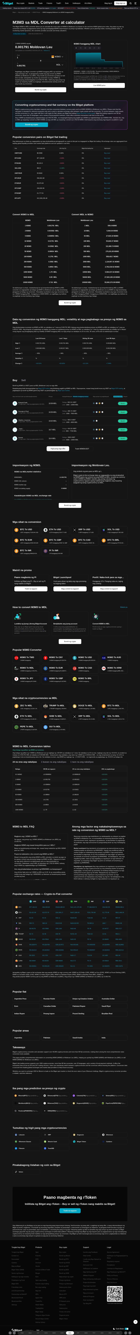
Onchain (38, 1262)
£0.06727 (105, 928)
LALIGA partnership (18, 1291)
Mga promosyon (88, 1293)
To (17, 63)
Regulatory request (113, 1261)
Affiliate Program (88, 1275)
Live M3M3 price (99, 85)
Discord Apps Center (42, 1319)
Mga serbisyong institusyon (92, 1279)
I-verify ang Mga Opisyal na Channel (92, 1260)
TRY (94, 1333)
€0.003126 (45, 966)
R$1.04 (118, 955)
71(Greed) (87, 8)
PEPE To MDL (26, 726)
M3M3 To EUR (56, 668)
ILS (38, 1333)
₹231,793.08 (91, 912)
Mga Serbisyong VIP (89, 1272)
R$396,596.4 (120, 907)
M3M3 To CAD (85, 668)
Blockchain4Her (17, 1301)
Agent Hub (38, 1298)
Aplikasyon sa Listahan (90, 1268)
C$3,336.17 (59, 912)
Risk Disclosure (112, 1282)
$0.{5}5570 (33, 944)
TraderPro (38, 1301)
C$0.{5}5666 (59, 950)
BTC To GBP (55, 540)
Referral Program (88, 1296)
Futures (37, 1255)
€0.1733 (45, 955)
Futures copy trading (42, 1284)
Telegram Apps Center (42, 1315)
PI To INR (53, 550)
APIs (36, 1294)
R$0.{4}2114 (120, 950)
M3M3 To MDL (27, 668)
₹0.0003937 (91, 950)
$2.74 (31, 934)
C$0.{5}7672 (59, 944)
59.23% (28, 8)
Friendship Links (17, 1287)
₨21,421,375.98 (75, 907)
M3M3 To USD (85, 657)
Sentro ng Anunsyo (18, 1273)
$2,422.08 (32, 912)
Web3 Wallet (39, 1305)
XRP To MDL (84, 716)
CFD (36, 1259)
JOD (102, 1333)
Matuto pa (123, 607)
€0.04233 (45, 961)
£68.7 (104, 923)
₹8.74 (89, 939)
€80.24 (44, 923)
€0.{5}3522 (46, 950)
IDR (78, 1333)
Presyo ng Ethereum (66, 1284)
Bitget (14, 12)
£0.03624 (105, 961)
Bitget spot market (64, 390)
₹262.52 (90, 934)
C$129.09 (58, 923)
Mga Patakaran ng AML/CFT (116, 1272)
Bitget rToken (63, 1319)
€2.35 (44, 934)
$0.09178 (32, 928)
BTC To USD (26, 529)
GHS (46, 1333)
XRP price (62, 1298)
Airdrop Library (40, 1322)
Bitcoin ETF (63, 1294)
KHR (62, 1333)
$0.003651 (32, 966)
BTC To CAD (84, 540)
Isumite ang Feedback (90, 1252)
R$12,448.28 (120, 912)
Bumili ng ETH (64, 1259)
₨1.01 (72, 966)
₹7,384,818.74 (92, 907)
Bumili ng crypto (41, 90)
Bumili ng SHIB (64, 1273)
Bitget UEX (15, 1284)
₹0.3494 (90, 966)
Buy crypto (62, 1252)
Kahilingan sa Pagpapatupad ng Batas (117, 1257)
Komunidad (15, 1259)
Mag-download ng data (90, 1289)
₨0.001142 (74, 950)
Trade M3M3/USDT (82, 449)
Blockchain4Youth (17, 1298)
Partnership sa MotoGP (19, 1294)
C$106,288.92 (60, 907)
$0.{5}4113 (32, 950)
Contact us (15, 1255)
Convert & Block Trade (42, 1269)
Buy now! (107, 153)
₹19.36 (89, 955)
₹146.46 (90, 918)
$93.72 (31, 923)
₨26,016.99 (74, 923)
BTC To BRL (113, 540)
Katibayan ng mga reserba (20, 1276)
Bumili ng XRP (64, 1266)
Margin (37, 1273)
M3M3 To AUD (114, 657)
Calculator (62, 1291)
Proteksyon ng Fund (18, 1280)
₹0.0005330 (91, 944)
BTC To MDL (113, 705)
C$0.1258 (58, 939)
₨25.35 (73, 939)
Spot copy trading (41, 1280)
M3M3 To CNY (56, 657)
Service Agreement (113, 1252)
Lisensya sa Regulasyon (115, 1268)
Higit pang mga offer (58, 449)
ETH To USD (55, 529)
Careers (14, 1262)
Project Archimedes (89, 1282)
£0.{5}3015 (106, 950)
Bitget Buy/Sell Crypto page (86, 113)
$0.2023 (32, 955)
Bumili (123, 403)
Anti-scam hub (87, 1265)
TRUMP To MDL (56, 705)
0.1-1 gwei (48, 8)
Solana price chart (65, 1287)
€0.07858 (45, 928)
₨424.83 (73, 918)
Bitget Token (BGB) (18, 1269)
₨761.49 (73, 934)
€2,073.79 (45, 912)
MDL (70, 1333)
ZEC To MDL (26, 705)
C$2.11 (57, 918)
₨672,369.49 (74, 912)
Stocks (37, 1266)
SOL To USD (113, 529)
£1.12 (104, 918)
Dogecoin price (64, 1315)
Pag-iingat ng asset (89, 1286)
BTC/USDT (62, 8)
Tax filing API (87, 1303)
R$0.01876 (119, 966)
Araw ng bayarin (88, 1300)
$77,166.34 (33, 907)
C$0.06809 (59, 961)
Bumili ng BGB (64, 1269)
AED (118, 1333)
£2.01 (104, 934)
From (18, 55)
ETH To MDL (26, 716)
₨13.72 (73, 961)
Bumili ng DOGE (64, 1262)
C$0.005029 (59, 966)
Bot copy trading (40, 1287)
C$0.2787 (58, 955)
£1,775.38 (105, 912)
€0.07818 (45, 939)
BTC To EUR (26, 540)
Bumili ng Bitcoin (64, 1255)
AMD (86, 1333)
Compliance (111, 1265)
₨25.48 (73, 928)
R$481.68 (119, 923)
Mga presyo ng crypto (24, 12)
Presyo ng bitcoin (65, 1280)
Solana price (63, 1308)
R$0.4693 (119, 939)
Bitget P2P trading (44, 388)
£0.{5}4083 (106, 944)
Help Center (87, 1255)
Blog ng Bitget (16, 1266)
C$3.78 (57, 934)
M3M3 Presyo (36, 12)
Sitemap (14, 1305)
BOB (54, 1333)
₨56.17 (73, 955)
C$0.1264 (58, 928)
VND (22, 1333)
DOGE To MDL (85, 705)
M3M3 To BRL (85, 678)
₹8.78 (89, 928)
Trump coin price (64, 1312)
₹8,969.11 (90, 923)
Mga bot (38, 1291)
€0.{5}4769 (46, 944)
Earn (37, 1276)
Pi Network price (64, 1301)
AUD (30, 1333)
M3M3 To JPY (26, 678)
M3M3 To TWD (27, 657)
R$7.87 (118, 918)
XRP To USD (84, 529)
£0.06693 (105, 939)
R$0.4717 (119, 928)
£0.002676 (105, 966)
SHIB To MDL (55, 716)
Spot (36, 1252)
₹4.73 (89, 961)
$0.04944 (32, 961)
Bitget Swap (39, 1312)
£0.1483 (105, 955)
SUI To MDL (55, 726)
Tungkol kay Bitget (17, 1252)
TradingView (39, 1308)
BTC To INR (25, 550)
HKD (110, 1333)
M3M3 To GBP (56, 678)
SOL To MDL (113, 716)
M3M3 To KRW (114, 668)
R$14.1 (118, 934)
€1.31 (44, 918)
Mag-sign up (120, 3)
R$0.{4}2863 (120, 944)
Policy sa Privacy (112, 1275)
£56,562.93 (106, 907)
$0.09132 (32, 939)
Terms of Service (112, 1279)
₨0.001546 (74, 944)
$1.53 (31, 918)
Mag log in (108, 3)
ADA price (62, 1305)
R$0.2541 (119, 961)
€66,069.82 (46, 907)
